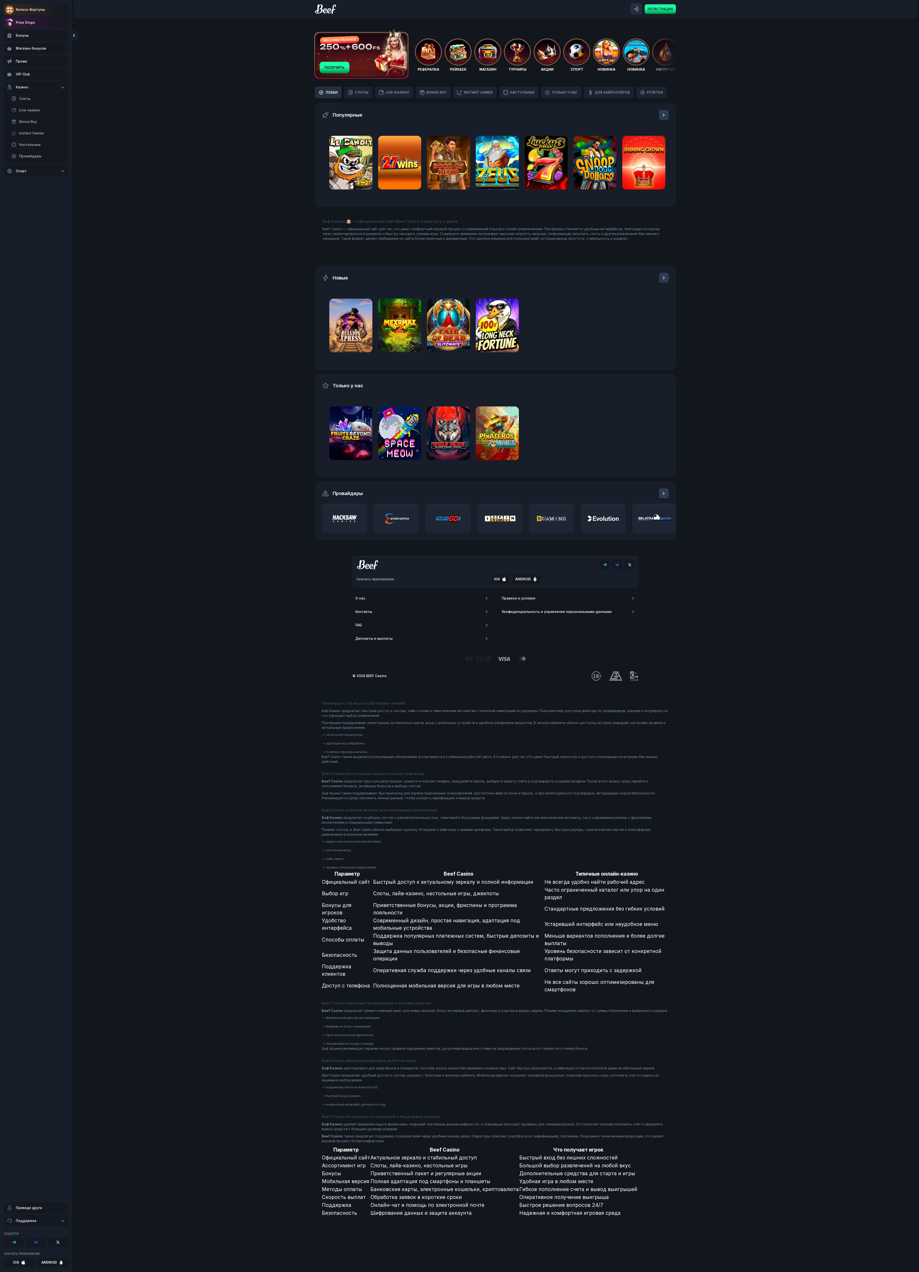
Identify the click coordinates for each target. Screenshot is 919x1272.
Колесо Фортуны (30, 9)
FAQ (358, 625)
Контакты (363, 612)
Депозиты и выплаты (374, 638)
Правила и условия (518, 598)
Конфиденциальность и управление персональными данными (557, 612)
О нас (360, 598)
